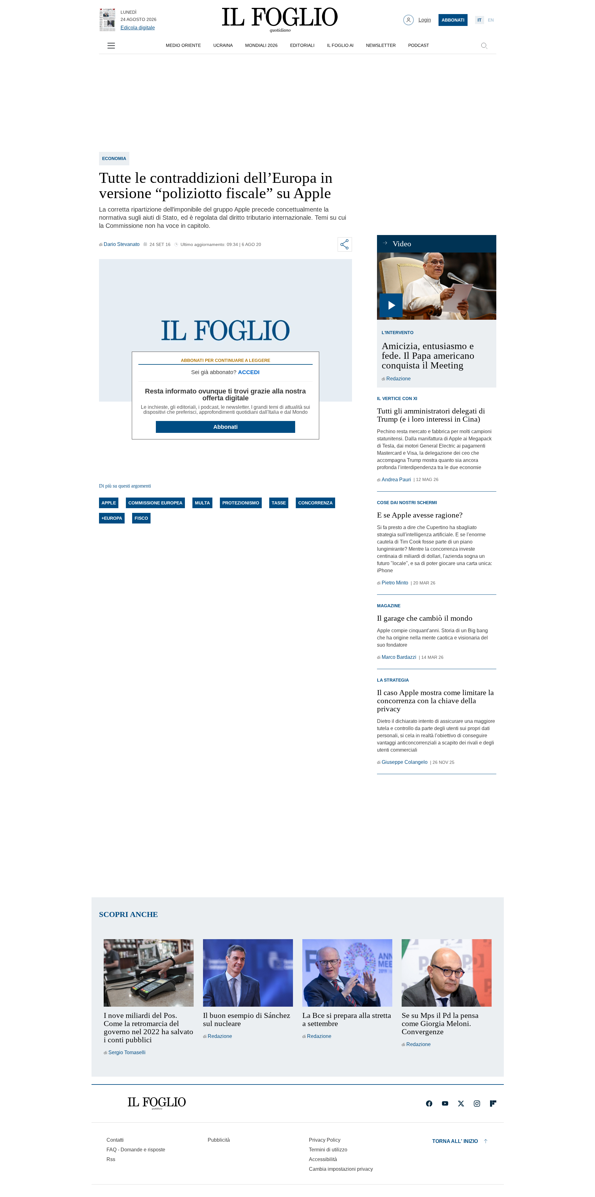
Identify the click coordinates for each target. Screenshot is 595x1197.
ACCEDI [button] (249, 372)
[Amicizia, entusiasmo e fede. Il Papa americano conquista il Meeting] (436, 286)
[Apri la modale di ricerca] (484, 45)
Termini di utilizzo (328, 1149)
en (491, 20)
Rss (111, 1159)
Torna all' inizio (455, 1141)
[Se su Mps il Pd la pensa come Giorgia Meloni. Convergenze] (447, 973)
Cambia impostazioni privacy (341, 1169)
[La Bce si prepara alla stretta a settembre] (347, 973)
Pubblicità (219, 1140)
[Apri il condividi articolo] (345, 244)
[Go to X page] (461, 1103)
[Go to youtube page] (445, 1103)
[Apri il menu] (111, 45)
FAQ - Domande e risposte (136, 1149)
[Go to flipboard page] (493, 1103)
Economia (114, 158)
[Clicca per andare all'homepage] (157, 1103)
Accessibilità (323, 1159)
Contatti (115, 1140)
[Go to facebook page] (429, 1103)
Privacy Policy (324, 1140)
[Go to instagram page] (477, 1103)
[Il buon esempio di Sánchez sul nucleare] (248, 973)
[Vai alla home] (280, 20)
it (480, 20)
